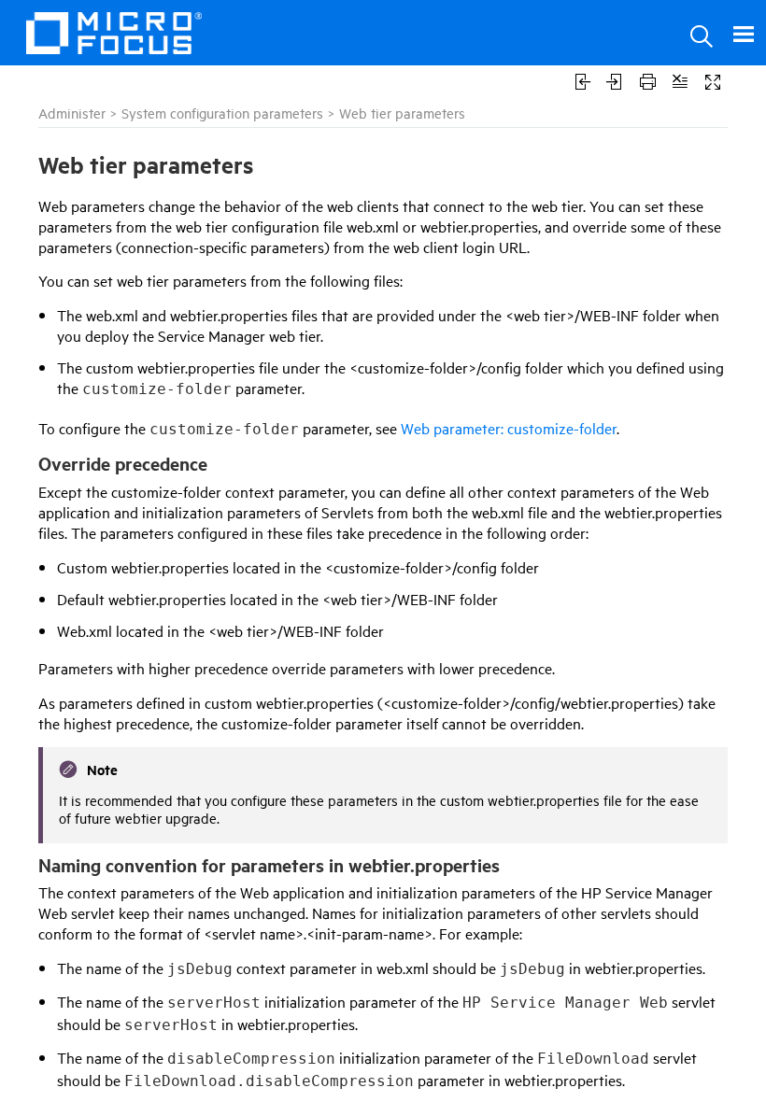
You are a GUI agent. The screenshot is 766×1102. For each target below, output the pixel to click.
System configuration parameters (222, 112)
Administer (72, 112)
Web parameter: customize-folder (509, 427)
